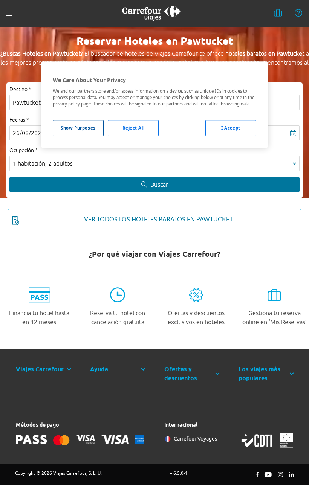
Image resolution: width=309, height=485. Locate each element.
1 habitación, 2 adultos (43, 163)
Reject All (133, 128)
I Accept (230, 128)
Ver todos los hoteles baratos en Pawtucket (158, 219)
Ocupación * (23, 150)
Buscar (159, 184)
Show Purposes (78, 128)
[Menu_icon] (9, 14)
